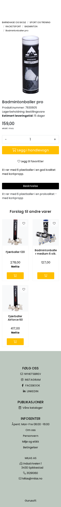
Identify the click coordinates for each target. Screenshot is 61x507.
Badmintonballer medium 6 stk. (46, 252)
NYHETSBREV (32, 374)
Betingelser (30, 447)
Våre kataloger (32, 408)
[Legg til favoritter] (23, 223)
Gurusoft (30, 501)
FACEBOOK (32, 385)
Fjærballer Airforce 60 (15, 318)
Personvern (30, 436)
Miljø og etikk (30, 442)
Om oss (31, 430)
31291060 (32, 473)
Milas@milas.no (32, 478)
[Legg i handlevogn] (15, 275)
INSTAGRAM (32, 380)
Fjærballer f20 (15, 252)
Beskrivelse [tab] (30, 186)
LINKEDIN (32, 391)
